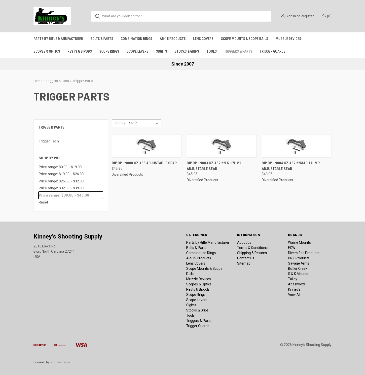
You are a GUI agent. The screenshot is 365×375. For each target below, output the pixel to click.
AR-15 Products (173, 39)
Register (307, 16)
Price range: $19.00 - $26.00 (61, 174)
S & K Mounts (298, 274)
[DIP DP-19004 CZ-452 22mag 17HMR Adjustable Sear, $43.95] (296, 146)
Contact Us (245, 258)
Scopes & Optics (47, 51)
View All (294, 295)
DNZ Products (299, 258)
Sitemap (244, 263)
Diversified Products (303, 253)
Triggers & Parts (238, 51)
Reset (43, 202)
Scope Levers (137, 51)
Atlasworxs (297, 284)
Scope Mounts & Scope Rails (244, 39)
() (328, 16)
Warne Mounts (299, 242)
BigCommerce (60, 362)
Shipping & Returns (252, 253)
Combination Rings (136, 39)
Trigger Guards (273, 51)
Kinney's (294, 289)
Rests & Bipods (80, 51)
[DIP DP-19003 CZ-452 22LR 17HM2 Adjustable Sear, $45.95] (222, 146)
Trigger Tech (49, 141)
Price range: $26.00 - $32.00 (61, 181)
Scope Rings (109, 51)
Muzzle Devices (288, 39)
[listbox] (144, 123)
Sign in (291, 16)
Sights (161, 51)
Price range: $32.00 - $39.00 (61, 188)
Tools (212, 51)
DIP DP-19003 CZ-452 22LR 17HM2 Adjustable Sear (214, 166)
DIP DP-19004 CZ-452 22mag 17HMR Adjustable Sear (291, 166)
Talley (292, 279)
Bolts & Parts (101, 39)
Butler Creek (297, 269)
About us (244, 242)
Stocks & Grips (187, 51)
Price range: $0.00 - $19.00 (60, 167)
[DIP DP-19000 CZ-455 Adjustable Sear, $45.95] (147, 146)
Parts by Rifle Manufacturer (58, 39)
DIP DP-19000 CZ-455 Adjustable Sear (144, 163)
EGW (291, 248)
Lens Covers (203, 39)
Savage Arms (298, 263)
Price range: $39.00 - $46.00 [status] (64, 195)
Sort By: (120, 123)
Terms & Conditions (252, 248)
